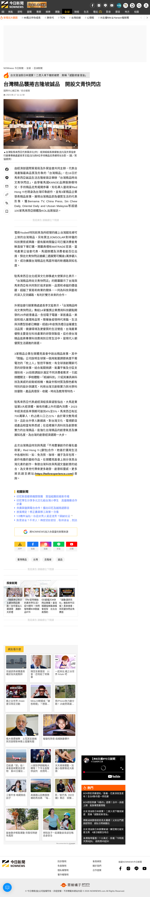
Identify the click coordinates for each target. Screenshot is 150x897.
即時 (20, 11)
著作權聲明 (63, 874)
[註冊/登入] (146, 5)
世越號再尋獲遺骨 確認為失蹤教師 (16, 672)
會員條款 (97, 861)
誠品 (60, 559)
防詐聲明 (62, 861)
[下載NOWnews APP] (132, 5)
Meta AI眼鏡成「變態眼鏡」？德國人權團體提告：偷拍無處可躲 (40, 702)
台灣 (35, 559)
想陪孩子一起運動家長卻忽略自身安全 (58, 834)
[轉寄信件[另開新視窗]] (7, 186)
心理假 (90, 17)
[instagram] (99, 5)
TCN (62, 17)
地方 (127, 11)
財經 (76, 11)
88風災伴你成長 (32, 17)
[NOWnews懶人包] (125, 5)
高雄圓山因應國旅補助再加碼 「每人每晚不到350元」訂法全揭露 (41, 796)
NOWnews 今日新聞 (13, 68)
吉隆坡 (47, 559)
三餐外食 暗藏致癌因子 (15, 796)
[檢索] (139, 5)
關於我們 (97, 866)
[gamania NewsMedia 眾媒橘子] (75, 885)
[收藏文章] (7, 211)
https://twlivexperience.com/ (54, 473)
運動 (57, 11)
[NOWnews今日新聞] (12, 4)
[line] (105, 5)
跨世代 (50, 17)
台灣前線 (76, 17)
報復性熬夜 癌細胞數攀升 (56, 739)
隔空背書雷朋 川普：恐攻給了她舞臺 (40, 674)
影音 (108, 11)
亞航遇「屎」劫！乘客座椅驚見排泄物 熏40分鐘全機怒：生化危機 (15, 768)
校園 (136, 11)
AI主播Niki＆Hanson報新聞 (114, 17)
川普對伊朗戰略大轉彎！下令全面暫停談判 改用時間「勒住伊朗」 (40, 768)
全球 (67, 12)
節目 (117, 11)
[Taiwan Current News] (118, 5)
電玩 (95, 11)
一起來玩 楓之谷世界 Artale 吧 (64, 672)
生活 (86, 11)
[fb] (92, 5)
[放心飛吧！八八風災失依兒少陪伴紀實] (37, 4)
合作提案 (97, 870)
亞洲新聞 (38, 68)
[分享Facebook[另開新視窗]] (7, 169)
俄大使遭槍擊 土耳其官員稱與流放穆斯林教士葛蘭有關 (21, 740)
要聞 (29, 11)
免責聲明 (62, 866)
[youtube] (111, 5)
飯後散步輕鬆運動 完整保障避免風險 (21, 834)
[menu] (3, 12)
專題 (38, 11)
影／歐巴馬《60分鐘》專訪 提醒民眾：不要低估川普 (64, 796)
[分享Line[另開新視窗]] (7, 177)
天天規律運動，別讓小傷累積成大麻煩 (64, 768)
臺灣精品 (22, 559)
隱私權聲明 (63, 870)
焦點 (10, 11)
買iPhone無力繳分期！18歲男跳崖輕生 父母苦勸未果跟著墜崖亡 (64, 702)
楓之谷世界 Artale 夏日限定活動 (15, 702)
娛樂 (48, 11)
